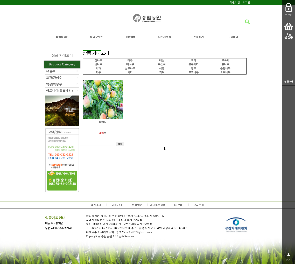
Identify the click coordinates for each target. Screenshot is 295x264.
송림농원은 (62, 37)
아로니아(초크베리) (62, 90)
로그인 (246, 2)
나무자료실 (164, 37)
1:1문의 (178, 205)
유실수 (62, 71)
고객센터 (233, 37)
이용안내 (117, 205)
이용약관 (137, 205)
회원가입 (235, 2)
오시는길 (199, 205)
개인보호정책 (157, 205)
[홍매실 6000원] (103, 78)
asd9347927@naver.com (138, 232)
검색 (120, 143)
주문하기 (199, 37)
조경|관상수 (62, 77)
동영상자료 (96, 37)
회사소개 (96, 205)
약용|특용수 (62, 84)
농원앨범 (130, 37)
